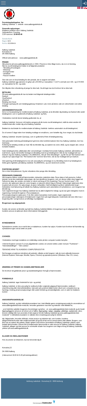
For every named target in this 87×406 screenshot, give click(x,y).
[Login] (84, 3)
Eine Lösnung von (42, 403)
